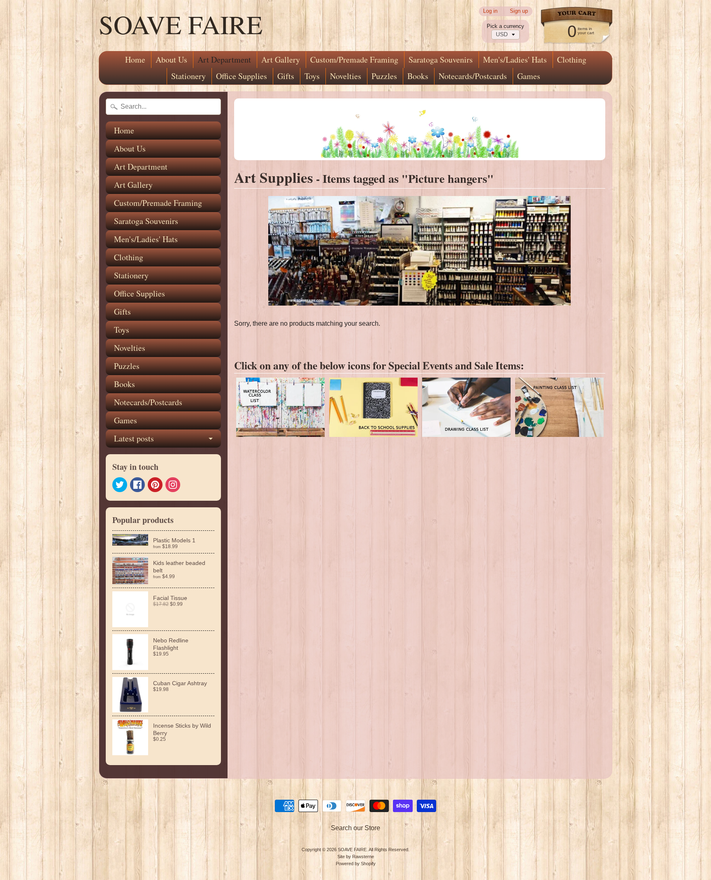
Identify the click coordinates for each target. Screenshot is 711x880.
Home (135, 59)
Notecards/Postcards (473, 76)
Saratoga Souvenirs (441, 59)
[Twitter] (119, 484)
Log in (490, 11)
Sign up (519, 11)
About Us (171, 59)
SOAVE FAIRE (181, 24)
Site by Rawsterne (355, 856)
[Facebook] (137, 484)
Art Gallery (280, 59)
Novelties (345, 76)
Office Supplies (241, 76)
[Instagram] (172, 484)
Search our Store (355, 827)
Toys (312, 76)
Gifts (285, 76)
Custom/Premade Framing (354, 59)
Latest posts (134, 438)
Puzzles (384, 76)
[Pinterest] (155, 484)
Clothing (571, 59)
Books (417, 76)
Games (528, 76)
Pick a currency (505, 26)
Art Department (224, 59)
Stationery (188, 76)
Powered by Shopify (356, 863)
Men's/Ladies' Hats (515, 59)
